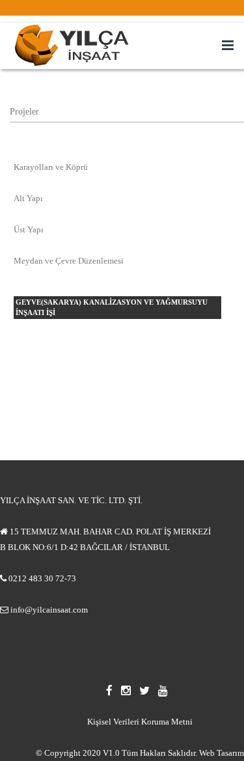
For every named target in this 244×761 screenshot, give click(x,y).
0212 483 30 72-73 (42, 578)
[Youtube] (166, 690)
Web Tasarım (221, 753)
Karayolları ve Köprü (51, 167)
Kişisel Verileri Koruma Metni (140, 721)
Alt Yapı (28, 198)
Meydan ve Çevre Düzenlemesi (69, 261)
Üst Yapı (29, 229)
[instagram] (130, 690)
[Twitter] (148, 690)
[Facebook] (113, 690)
